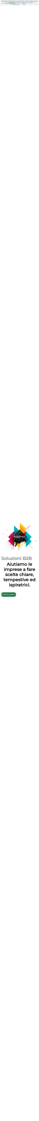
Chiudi (24, 4)
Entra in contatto (9, 594)
